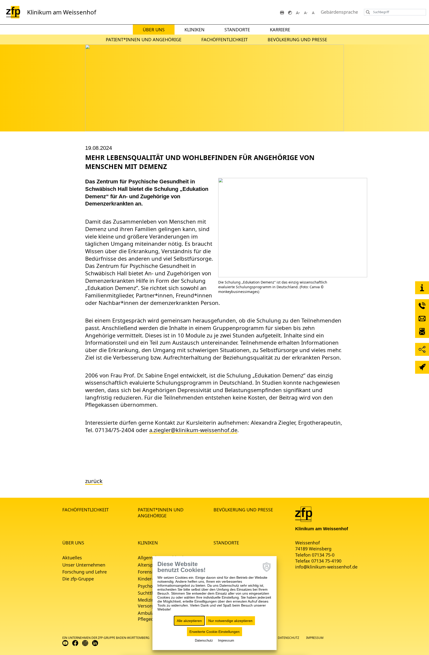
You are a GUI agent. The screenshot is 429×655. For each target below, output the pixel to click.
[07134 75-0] (422, 305)
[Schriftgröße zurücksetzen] (314, 12)
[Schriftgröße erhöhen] (298, 12)
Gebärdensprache (339, 12)
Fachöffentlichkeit (224, 39)
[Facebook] (75, 643)
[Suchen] (366, 12)
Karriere (280, 30)
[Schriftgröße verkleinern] (306, 12)
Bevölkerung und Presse (297, 39)
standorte (237, 30)
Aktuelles (72, 558)
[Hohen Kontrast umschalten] (290, 12)
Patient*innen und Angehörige (143, 39)
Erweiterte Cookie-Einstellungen (214, 632)
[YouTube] (65, 643)
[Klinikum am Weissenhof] (303, 514)
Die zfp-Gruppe (78, 579)
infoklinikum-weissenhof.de (326, 567)
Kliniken (194, 30)
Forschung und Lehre (84, 572)
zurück (94, 481)
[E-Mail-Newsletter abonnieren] (422, 331)
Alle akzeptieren (189, 621)
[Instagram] (85, 643)
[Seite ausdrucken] (282, 12)
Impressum (314, 638)
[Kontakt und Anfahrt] (422, 287)
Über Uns (154, 30)
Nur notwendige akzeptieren (230, 621)
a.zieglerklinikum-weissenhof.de (193, 430)
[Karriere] (422, 367)
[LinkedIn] (95, 643)
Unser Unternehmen (83, 565)
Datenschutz (288, 638)
